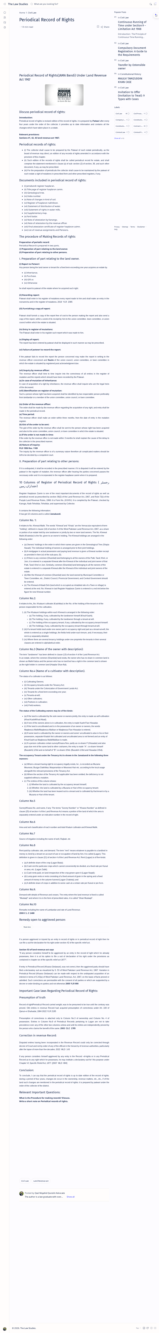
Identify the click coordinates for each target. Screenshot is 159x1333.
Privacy (117, 227)
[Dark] (150, 4)
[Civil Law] (25, 1180)
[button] (144, 1328)
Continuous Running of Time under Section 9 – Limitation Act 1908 (132, 25)
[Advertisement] (64, 51)
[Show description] (71, 1197)
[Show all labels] (119, 138)
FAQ (115, 229)
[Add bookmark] (98, 26)
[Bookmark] (155, 4)
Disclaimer (141, 227)
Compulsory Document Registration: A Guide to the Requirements (132, 51)
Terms (132, 227)
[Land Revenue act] (41, 1180)
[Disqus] (64, 1137)
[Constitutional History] (130, 74)
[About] (4, 17)
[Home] (4, 12)
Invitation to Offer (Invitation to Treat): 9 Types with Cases (131, 96)
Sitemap (125, 227)
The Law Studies (18, 4)
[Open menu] (4, 4)
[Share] (104, 27)
